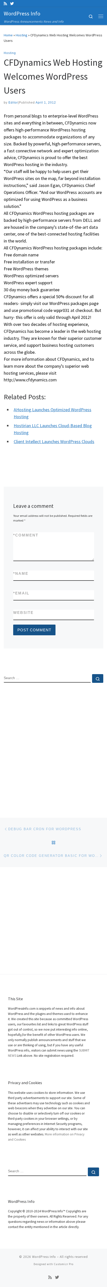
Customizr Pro (63, 1264)
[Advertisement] (53, 746)
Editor (13, 102)
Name (20, 573)
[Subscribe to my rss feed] (5, 3)
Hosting (21, 35)
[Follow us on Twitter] (12, 3)
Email (21, 593)
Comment (25, 535)
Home (8, 35)
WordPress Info (44, 1257)
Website (23, 612)
